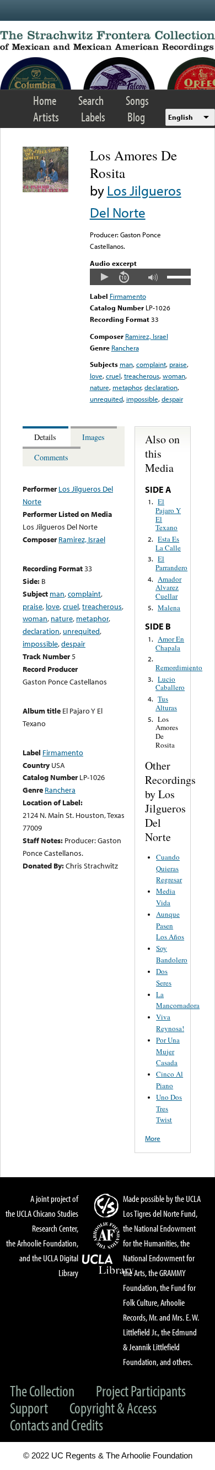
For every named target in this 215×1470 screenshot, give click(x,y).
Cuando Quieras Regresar (169, 868)
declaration (161, 387)
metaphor (126, 387)
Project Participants (141, 1390)
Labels (93, 117)
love (96, 375)
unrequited (106, 398)
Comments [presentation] (51, 457)
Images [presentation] (93, 437)
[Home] (107, 41)
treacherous (141, 375)
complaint (151, 364)
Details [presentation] (45, 437)
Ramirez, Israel (146, 336)
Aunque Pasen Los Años (170, 925)
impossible (142, 398)
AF (108, 1235)
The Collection (42, 1390)
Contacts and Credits (56, 1424)
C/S (108, 1205)
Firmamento (128, 296)
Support (29, 1407)
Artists (46, 117)
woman (174, 375)
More (152, 1138)
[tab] (47, 436)
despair (172, 398)
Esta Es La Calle (168, 543)
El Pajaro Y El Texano (168, 514)
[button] (104, 276)
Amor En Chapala (169, 643)
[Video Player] (140, 277)
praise (178, 364)
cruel (113, 375)
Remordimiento (178, 667)
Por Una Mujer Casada (168, 1051)
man (126, 364)
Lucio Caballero (170, 683)
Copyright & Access (113, 1407)
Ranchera (125, 347)
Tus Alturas (166, 703)
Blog (136, 117)
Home (44, 100)
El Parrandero (171, 563)
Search (91, 100)
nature (99, 387)
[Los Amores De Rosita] (45, 189)
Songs (137, 100)
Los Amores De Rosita (166, 732)
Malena (169, 607)
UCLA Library (108, 1264)
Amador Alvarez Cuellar (168, 587)
